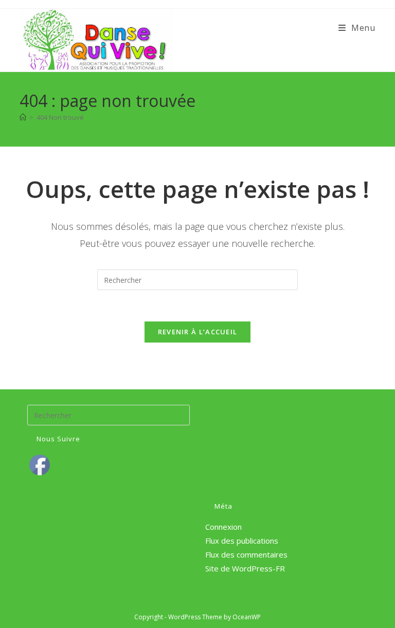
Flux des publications (241, 540)
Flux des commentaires (246, 554)
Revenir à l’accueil (198, 331)
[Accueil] (23, 117)
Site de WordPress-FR (245, 568)
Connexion (223, 527)
